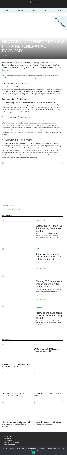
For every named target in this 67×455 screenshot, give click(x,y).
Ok (34, 452)
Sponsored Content (14, 209)
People (45, 10)
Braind (4, 70)
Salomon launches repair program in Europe (47, 394)
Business (19, 10)
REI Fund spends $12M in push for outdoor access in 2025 (47, 350)
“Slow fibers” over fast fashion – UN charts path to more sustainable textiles (16, 424)
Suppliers (31, 37)
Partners (60, 10)
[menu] (5, 4)
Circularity (46, 276)
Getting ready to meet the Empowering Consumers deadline (49, 228)
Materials (16, 37)
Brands (39, 220)
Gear (6, 10)
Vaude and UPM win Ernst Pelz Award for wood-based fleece (14, 394)
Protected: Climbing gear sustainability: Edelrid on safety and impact (49, 256)
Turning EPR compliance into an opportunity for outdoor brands (49, 284)
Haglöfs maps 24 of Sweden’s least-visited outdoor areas (16, 365)
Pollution (51, 306)
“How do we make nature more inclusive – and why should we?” (49, 315)
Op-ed (46, 306)
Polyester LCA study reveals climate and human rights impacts (48, 423)
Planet (32, 10)
